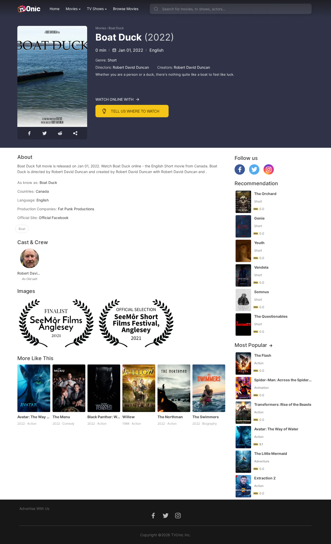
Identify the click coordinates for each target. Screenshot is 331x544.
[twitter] (254, 173)
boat (22, 229)
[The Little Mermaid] (243, 461)
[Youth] (243, 251)
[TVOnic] (28, 9)
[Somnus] (243, 300)
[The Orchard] (243, 202)
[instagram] (269, 173)
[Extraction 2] (243, 486)
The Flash (262, 355)
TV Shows (95, 8)
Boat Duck (116, 28)
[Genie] (243, 226)
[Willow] (138, 388)
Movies (72, 8)
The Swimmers (205, 417)
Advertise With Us (34, 508)
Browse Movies (125, 8)
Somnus (261, 292)
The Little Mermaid (270, 453)
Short (112, 60)
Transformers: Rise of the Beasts (282, 404)
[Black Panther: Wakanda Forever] (103, 388)
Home (54, 8)
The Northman (170, 417)
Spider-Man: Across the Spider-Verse (283, 380)
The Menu (61, 417)
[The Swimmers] (208, 388)
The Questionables (271, 316)
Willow (128, 417)
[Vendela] (243, 275)
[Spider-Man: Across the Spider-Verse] (243, 388)
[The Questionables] (243, 324)
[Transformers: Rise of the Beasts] (243, 412)
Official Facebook (54, 217)
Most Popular (251, 345)
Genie (259, 218)
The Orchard (265, 193)
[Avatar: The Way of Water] (33, 388)
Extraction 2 (265, 478)
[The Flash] (243, 363)
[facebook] (240, 173)
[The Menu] (68, 388)
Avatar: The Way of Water (33, 417)
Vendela (261, 267)
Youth (259, 242)
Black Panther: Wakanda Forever (103, 417)
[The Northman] (173, 388)
